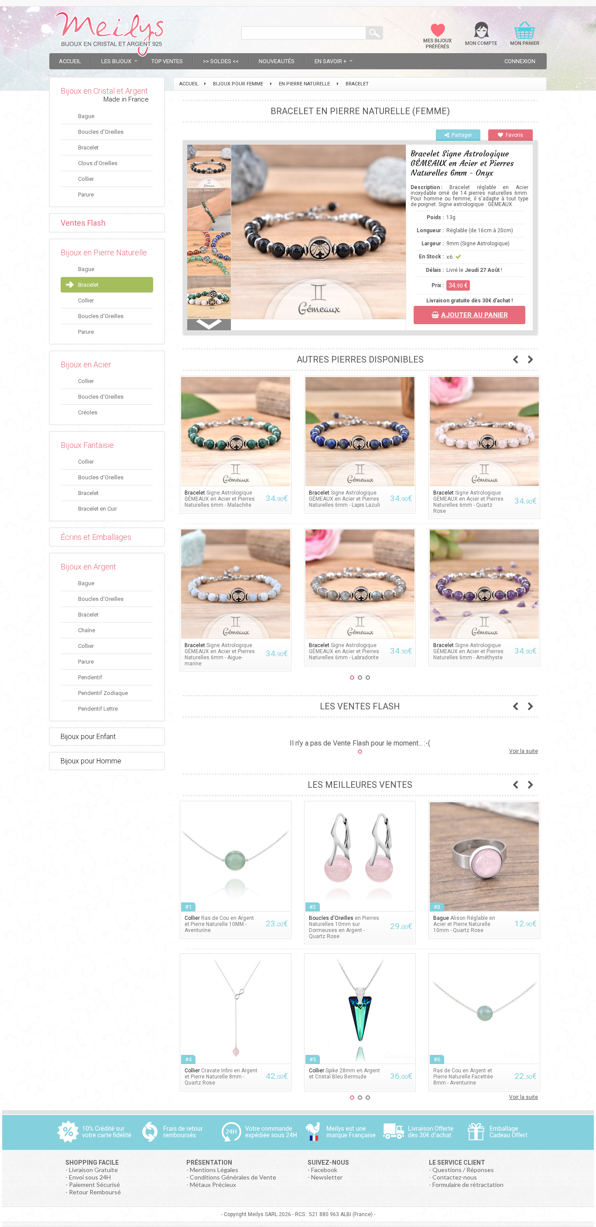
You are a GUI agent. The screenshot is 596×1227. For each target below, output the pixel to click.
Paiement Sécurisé (94, 1184)
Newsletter (327, 1177)
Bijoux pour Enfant (88, 736)
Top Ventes (167, 61)
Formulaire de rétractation (468, 1184)
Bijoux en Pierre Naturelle (104, 252)
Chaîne (86, 630)
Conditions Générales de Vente (233, 1177)
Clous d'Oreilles (97, 163)
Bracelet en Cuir (97, 508)
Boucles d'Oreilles (100, 132)
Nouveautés (277, 61)
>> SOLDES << (221, 61)
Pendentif (90, 677)
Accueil (70, 61)
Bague (86, 116)
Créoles (87, 412)
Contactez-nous (454, 1177)
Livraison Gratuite (93, 1169)
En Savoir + (330, 61)
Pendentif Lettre (98, 708)
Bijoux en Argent (88, 566)
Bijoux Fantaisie (87, 445)
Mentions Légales (214, 1169)
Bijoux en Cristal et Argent (104, 90)
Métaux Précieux (213, 1184)
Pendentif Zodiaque (103, 693)
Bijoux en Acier (86, 364)
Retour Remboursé (95, 1192)
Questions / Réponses (463, 1169)
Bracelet (88, 147)
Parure (86, 194)
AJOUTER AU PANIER (474, 315)
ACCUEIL (189, 84)
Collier (86, 179)
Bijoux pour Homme (91, 761)
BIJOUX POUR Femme (238, 84)
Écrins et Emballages (96, 537)
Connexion (519, 61)
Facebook (324, 1169)
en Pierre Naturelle (304, 84)
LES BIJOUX (116, 61)
